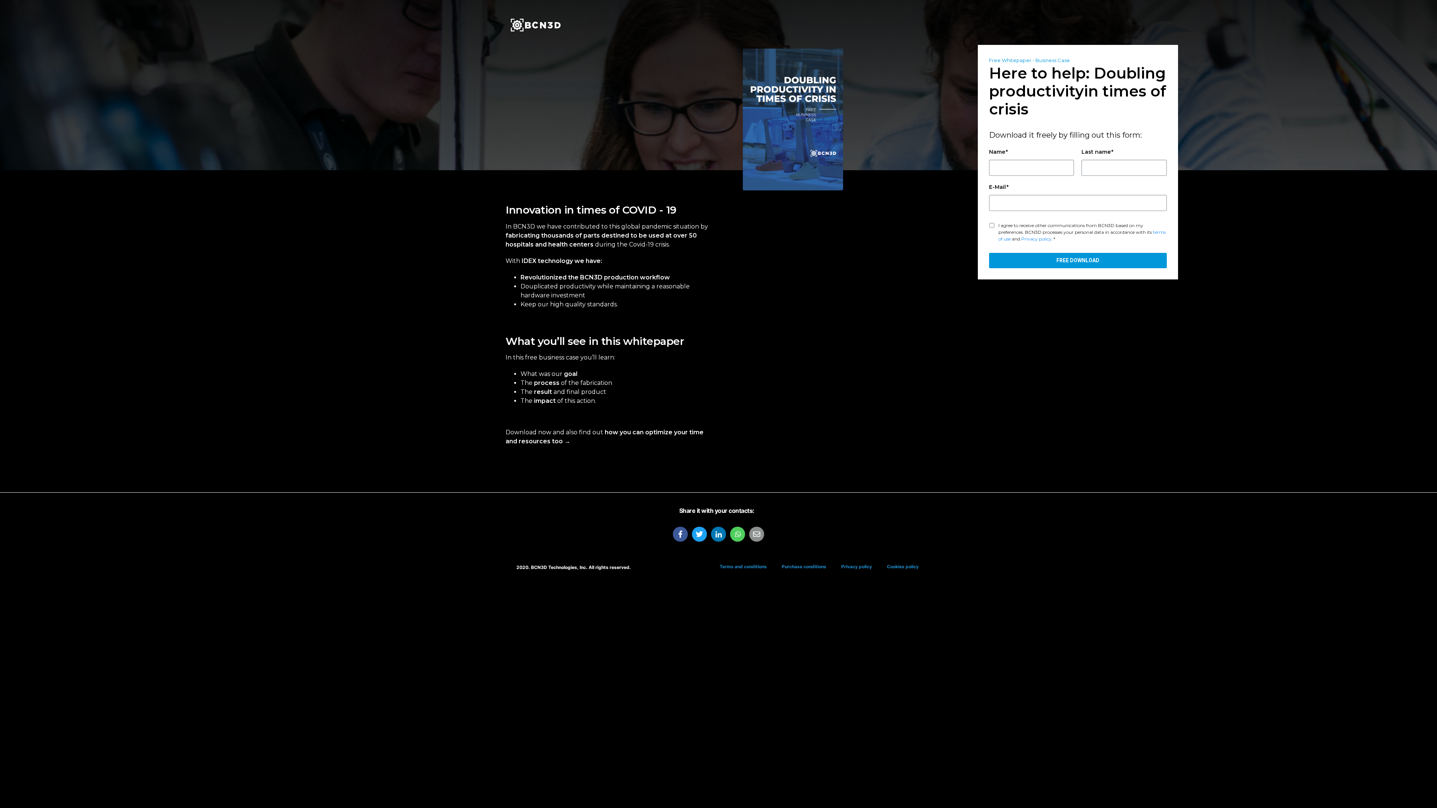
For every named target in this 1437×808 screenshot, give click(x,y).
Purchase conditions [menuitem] (804, 566)
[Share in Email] (756, 534)
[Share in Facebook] (680, 534)
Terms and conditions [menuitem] (743, 566)
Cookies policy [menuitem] (903, 566)
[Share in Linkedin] (718, 534)
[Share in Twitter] (699, 534)
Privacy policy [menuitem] (856, 566)
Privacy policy (1036, 239)
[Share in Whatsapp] (737, 534)
